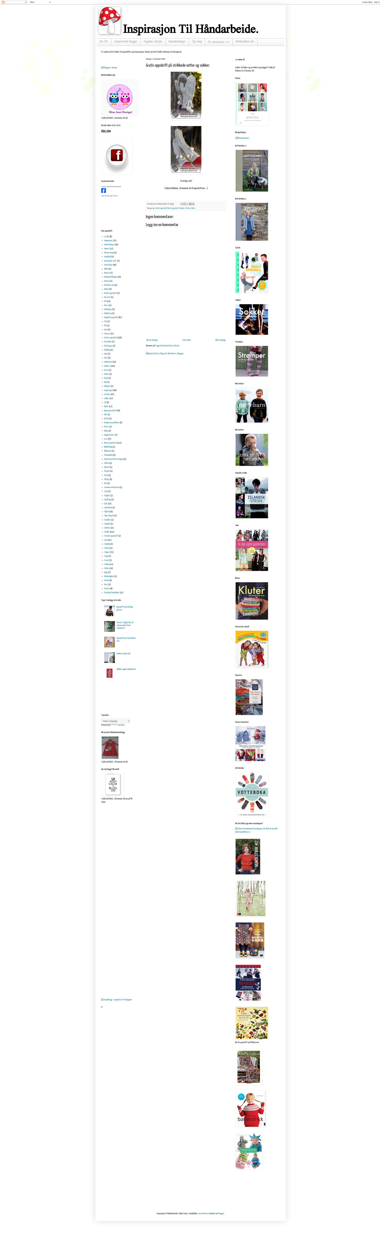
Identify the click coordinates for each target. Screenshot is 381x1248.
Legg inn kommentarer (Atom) (167, 346)
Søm (106, 540)
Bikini (106, 269)
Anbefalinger (109, 244)
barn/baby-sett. (110, 261)
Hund (106, 378)
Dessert (107, 297)
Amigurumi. (108, 240)
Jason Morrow (203, 1213)
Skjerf (106, 512)
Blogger (221, 1213)
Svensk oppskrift (111, 536)
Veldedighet (109, 576)
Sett (106, 491)
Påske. (106, 479)
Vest (106, 584)
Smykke (107, 524)
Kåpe (106, 431)
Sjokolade (108, 507)
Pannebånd (108, 455)
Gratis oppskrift (161, 208)
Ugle (106, 572)
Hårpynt (107, 386)
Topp (106, 556)
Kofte (106, 418)
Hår (105, 382)
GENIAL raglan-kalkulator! (126, 669)
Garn (106, 329)
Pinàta (106, 463)
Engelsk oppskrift (111, 317)
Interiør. (107, 394)
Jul (105, 402)
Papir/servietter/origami (114, 459)
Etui (105, 321)
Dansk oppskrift (110, 293)
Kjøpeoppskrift (110, 410)
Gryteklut (108, 342)
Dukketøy (108, 313)
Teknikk (107, 544)
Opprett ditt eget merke (109, 196)
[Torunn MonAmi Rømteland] (103, 192)
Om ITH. (104, 41)
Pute (106, 475)
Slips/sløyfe (109, 516)
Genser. (107, 334)
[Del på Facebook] (190, 203)
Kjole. (106, 406)
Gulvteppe (108, 346)
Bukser (107, 281)
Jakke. (106, 398)
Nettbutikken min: (245, 41)
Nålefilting (108, 447)
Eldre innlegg (220, 340)
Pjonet (106, 467)
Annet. (106, 249)
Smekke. (107, 520)
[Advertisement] (186, 315)
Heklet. (107, 366)
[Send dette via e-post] (181, 203)
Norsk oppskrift (173, 208)
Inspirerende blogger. (126, 41)
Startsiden (186, 340)
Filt (105, 325)
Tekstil (107, 548)
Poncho (107, 471)
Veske (106, 580)
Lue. (105, 439)
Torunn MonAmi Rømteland (111, 186)
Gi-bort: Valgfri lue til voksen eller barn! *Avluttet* (125, 625)
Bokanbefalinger (110, 277)
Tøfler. (106, 568)
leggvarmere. (109, 435)
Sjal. (105, 503)
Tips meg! (197, 41)
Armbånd (107, 257)
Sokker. (182, 208)
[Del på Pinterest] (193, 203)
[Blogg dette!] (184, 203)
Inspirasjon (108, 390)
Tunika (106, 564)
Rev (105, 483)
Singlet (107, 495)
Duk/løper (108, 309)
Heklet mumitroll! (123, 654)
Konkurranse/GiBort (111, 423)
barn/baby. (108, 265)
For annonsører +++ (218, 42)
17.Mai (106, 236)
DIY (105, 301)
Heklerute (108, 362)
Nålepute (107, 451)
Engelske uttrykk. (153, 41)
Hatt (106, 358)
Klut (105, 414)
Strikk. (187, 208)
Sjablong (107, 499)
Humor (106, 374)
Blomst (107, 273)
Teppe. (107, 552)
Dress (106, 305)
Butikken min (109, 285)
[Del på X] (187, 203)
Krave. (106, 427)
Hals (105, 354)
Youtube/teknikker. (111, 592)
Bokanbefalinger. (177, 41)
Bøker (106, 289)
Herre (106, 370)
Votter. (193, 208)
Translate (121, 725)
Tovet (106, 560)
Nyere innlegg (152, 340)
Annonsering (109, 253)
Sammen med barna (111, 487)
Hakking (107, 350)
